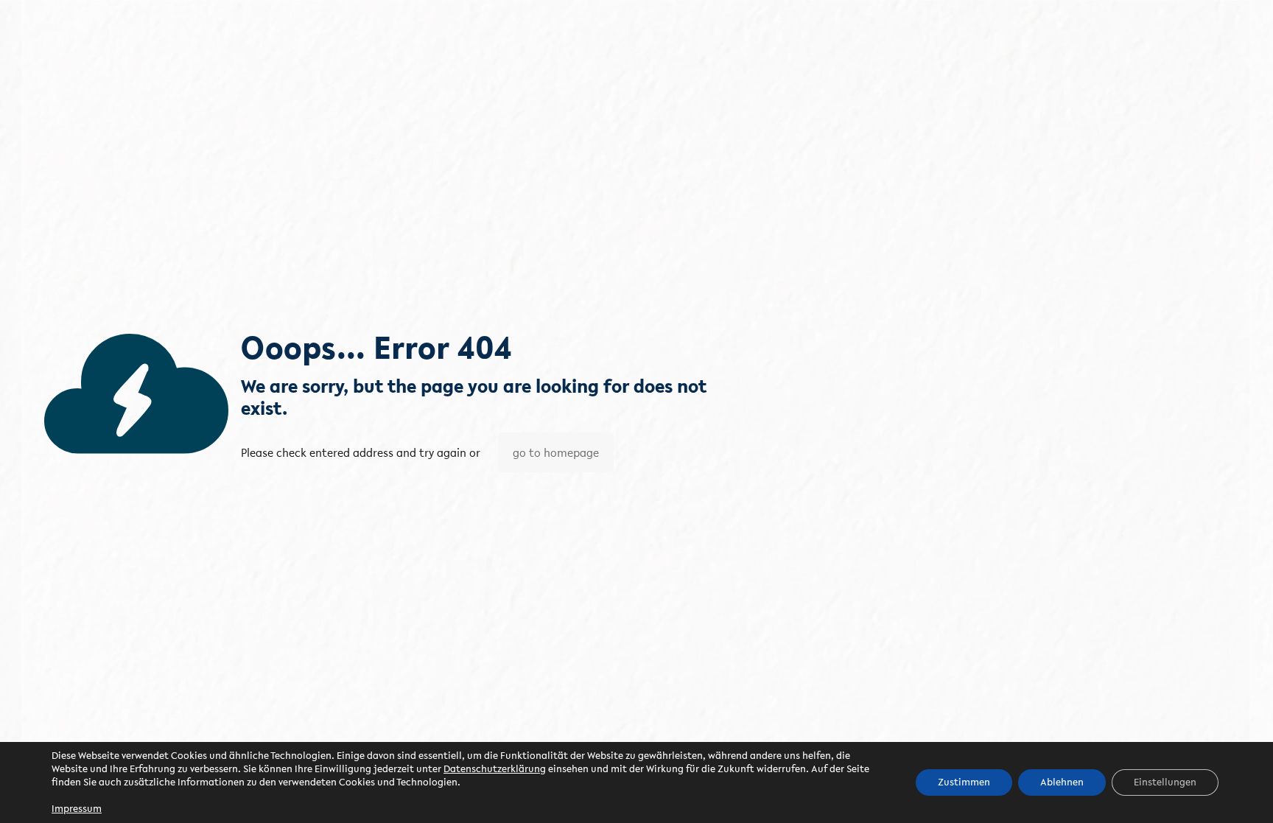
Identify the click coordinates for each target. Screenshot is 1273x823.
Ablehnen (1062, 782)
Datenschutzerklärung (494, 769)
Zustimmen (964, 782)
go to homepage (556, 452)
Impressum (77, 809)
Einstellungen (1165, 782)
